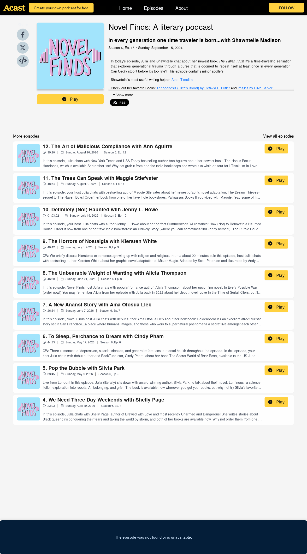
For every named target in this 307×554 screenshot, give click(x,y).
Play (74, 99)
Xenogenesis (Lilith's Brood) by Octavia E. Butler (193, 87)
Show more (124, 95)
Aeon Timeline (182, 79)
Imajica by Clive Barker (254, 87)
